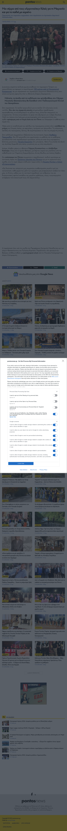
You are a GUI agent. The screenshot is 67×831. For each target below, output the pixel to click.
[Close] (63, 361)
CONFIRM (21, 463)
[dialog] (33, 415)
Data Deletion (23, 469)
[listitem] (33, 391)
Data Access (33, 469)
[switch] (55, 395)
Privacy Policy (43, 469)
